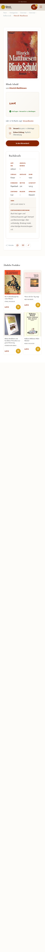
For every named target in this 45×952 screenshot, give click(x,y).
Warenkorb (36, 5)
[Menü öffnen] (41, 7)
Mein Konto (24, 1)
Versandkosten (28, 121)
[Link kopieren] (28, 245)
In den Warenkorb (22, 143)
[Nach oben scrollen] (40, 949)
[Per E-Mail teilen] (23, 245)
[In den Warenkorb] (18, 307)
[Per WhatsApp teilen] (17, 245)
